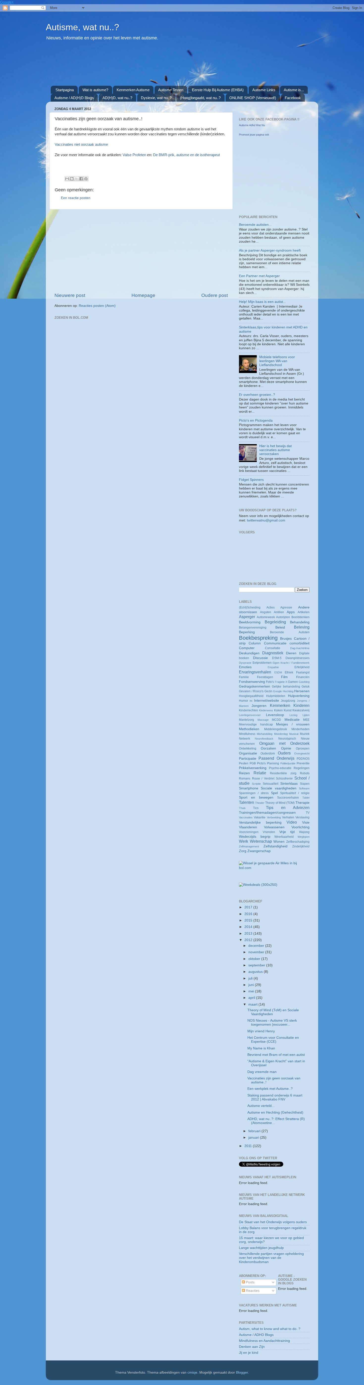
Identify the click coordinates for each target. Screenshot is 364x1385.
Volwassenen (274, 827)
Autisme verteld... (261, 1106)
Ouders (284, 753)
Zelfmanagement (249, 846)
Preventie (303, 763)
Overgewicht (302, 753)
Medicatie (292, 719)
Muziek (305, 734)
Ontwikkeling (247, 748)
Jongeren (259, 706)
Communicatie (275, 643)
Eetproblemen (262, 662)
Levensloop (275, 715)
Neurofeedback (264, 738)
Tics (256, 808)
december (256, 946)
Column (255, 643)
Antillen (279, 612)
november (256, 952)
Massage (263, 719)
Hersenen (302, 691)
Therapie (302, 803)
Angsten (265, 612)
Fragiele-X (281, 681)
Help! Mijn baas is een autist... (262, 302)
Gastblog (304, 681)
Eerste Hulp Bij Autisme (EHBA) (218, 90)
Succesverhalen (288, 797)
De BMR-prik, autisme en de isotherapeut (186, 155)
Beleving (302, 627)
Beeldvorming (249, 622)
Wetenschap (261, 841)
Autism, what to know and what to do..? (269, 1329)
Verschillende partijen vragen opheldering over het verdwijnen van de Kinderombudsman (271, 1258)
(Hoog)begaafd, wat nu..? (200, 98)
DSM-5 (277, 658)
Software (304, 788)
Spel (274, 793)
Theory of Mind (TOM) (280, 803)
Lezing (293, 715)
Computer (247, 648)
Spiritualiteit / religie (295, 793)
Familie (244, 677)
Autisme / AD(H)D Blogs (74, 98)
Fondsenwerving (252, 682)
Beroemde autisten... (255, 225)
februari (254, 1131)
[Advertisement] (171, 66)
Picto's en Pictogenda (256, 420)
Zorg (242, 851)
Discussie (260, 658)
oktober (254, 959)
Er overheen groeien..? (257, 395)
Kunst (287, 710)
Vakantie (259, 817)
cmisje (192, 1372)
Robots (305, 773)
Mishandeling (264, 733)
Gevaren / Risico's (251, 691)
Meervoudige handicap (256, 724)
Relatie (260, 773)
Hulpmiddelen (275, 696)
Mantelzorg (246, 719)
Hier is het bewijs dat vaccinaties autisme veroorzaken (275, 450)
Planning (273, 763)
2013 (248, 933)
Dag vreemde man (262, 1072)
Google (277, 691)
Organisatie (248, 753)
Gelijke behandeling (286, 686)
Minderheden (300, 729)
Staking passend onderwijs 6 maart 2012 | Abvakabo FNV (274, 1097)
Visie (306, 822)
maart (253, 1004)
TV (308, 812)
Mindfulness (247, 734)
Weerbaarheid (284, 836)
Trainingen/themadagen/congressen (267, 812)
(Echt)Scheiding (249, 607)
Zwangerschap (259, 851)
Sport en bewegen (256, 797)
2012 (248, 940)
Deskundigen (249, 653)
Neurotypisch (287, 738)
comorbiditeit (299, 643)
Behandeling (300, 622)
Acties (270, 607)
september (257, 965)
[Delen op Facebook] (81, 178)
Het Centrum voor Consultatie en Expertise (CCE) (273, 1039)
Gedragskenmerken (254, 686)
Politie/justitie (287, 763)
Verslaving (302, 817)
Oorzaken (268, 748)
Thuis (242, 808)
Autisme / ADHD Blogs (256, 1335)
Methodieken (249, 729)
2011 (248, 1146)
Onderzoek (300, 743)
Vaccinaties (246, 817)
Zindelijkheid (301, 846)
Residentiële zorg (283, 773)
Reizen (244, 773)
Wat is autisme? (95, 90)
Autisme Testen (170, 90)
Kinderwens (266, 710)
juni (251, 985)
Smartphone (248, 788)
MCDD (276, 719)
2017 (248, 907)
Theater (259, 802)
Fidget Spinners (251, 480)
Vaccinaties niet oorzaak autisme (81, 144)
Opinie (286, 748)
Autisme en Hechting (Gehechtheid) (275, 1112)
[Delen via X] (76, 178)
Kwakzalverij (301, 710)
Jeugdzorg (288, 700)
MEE (306, 719)
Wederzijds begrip (254, 836)
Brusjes (286, 638)
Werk (243, 841)
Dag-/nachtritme (300, 648)
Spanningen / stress (254, 793)
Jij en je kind (248, 1353)
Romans (244, 778)
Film (284, 677)
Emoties (245, 667)
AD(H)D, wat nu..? (117, 98)
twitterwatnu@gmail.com (266, 520)
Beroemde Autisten (290, 632)
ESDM (278, 672)
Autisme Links (263, 90)
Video (291, 822)
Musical (293, 733)
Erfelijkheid (302, 667)
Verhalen (288, 817)
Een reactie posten (75, 198)
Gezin (268, 691)
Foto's (270, 682)
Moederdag (281, 733)
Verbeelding (274, 817)
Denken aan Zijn (252, 1347)
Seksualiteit (270, 783)
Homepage (143, 295)
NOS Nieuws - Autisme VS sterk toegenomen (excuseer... (272, 1022)
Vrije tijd (287, 832)
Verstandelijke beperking (260, 822)
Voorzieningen (249, 832)
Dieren (291, 653)
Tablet (306, 797)
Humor (243, 700)
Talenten (246, 802)
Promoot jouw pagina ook (254, 134)
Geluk (306, 686)
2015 (248, 920)
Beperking (247, 632)
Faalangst (303, 672)
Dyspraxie (245, 662)
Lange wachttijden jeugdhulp (261, 1248)
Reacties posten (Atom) (97, 306)
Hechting (288, 691)
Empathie (273, 667)
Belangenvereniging (252, 627)
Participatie (247, 758)
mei (251, 991)
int (251, 700)
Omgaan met (272, 743)
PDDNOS (303, 758)
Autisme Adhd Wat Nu (252, 125)
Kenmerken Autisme (133, 90)
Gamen (293, 682)
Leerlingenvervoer (250, 715)
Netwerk (244, 738)
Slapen (305, 783)
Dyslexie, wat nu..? (156, 98)
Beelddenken (300, 617)
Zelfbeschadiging (298, 841)
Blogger (242, 1372)
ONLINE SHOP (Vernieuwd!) (252, 98)
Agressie (286, 607)
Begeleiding (275, 622)
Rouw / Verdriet (263, 778)
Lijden (306, 715)
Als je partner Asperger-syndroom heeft (270, 250)
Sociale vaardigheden (278, 788)
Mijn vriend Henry (261, 1031)
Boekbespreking (258, 638)
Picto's (261, 763)
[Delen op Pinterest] (85, 178)
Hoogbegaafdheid (251, 696)
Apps (291, 612)
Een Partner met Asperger (259, 276)
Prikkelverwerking (252, 768)
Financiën (303, 677)
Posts (250, 1282)
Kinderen (301, 705)
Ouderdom (267, 753)
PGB (253, 763)
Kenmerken (280, 705)
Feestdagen (265, 677)
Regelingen (302, 768)
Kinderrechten (248, 710)
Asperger (247, 616)
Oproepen (303, 748)
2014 (248, 927)
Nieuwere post (69, 295)
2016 (248, 914)
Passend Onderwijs (276, 758)
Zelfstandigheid (275, 846)
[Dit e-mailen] (67, 178)
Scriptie (256, 783)
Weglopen (304, 836)
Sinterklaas (289, 783)
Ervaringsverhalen (255, 672)
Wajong (304, 832)
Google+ (7, 2)
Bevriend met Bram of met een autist (276, 1055)
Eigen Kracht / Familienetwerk (291, 662)
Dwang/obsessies (298, 658)
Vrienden (269, 832)
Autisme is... (294, 90)
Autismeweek (266, 617)
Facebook (293, 98)
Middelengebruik (275, 729)
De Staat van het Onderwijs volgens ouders (273, 1222)
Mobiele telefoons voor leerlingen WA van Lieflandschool (277, 361)
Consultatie (272, 648)
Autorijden (283, 617)
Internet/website (266, 700)
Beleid (280, 627)
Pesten (243, 763)
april (252, 998)
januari (254, 1137)
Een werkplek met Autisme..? (270, 1089)
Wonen (279, 841)
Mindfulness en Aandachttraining (264, 1341)
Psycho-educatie (280, 768)
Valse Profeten (134, 155)
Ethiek (289, 672)
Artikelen (304, 612)
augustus (256, 972)
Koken (278, 710)
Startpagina (64, 90)
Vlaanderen (248, 827)
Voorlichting (300, 827)
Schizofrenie (284, 778)
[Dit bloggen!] (71, 178)
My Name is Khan (261, 1048)
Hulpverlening (299, 696)
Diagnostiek (272, 653)
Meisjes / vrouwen (293, 724)
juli (251, 978)
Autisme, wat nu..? (82, 27)
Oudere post (214, 295)
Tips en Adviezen (288, 807)
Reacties (252, 1291)
